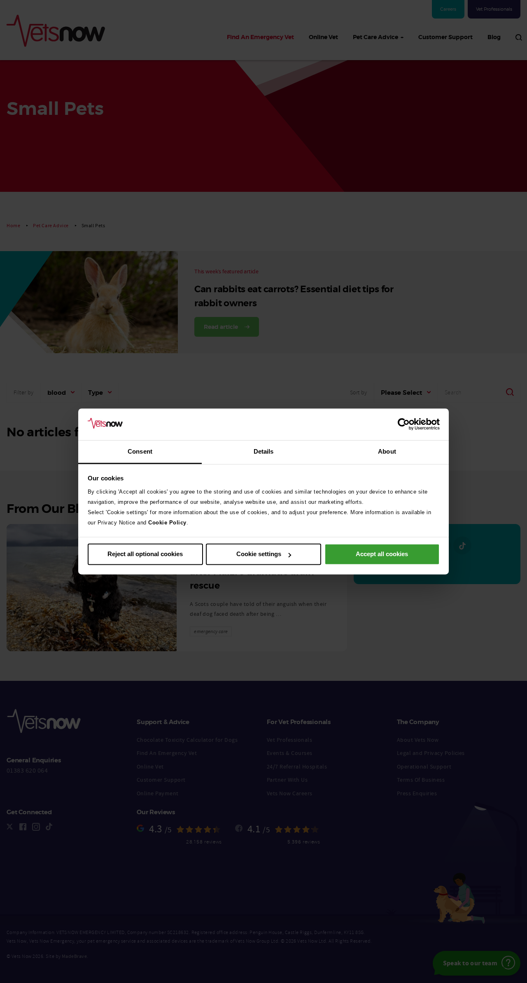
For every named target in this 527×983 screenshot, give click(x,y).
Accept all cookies (382, 554)
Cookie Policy (167, 522)
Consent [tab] (140, 451)
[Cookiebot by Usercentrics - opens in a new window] (404, 424)
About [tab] (387, 451)
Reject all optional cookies (145, 554)
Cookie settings (258, 554)
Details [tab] (264, 451)
